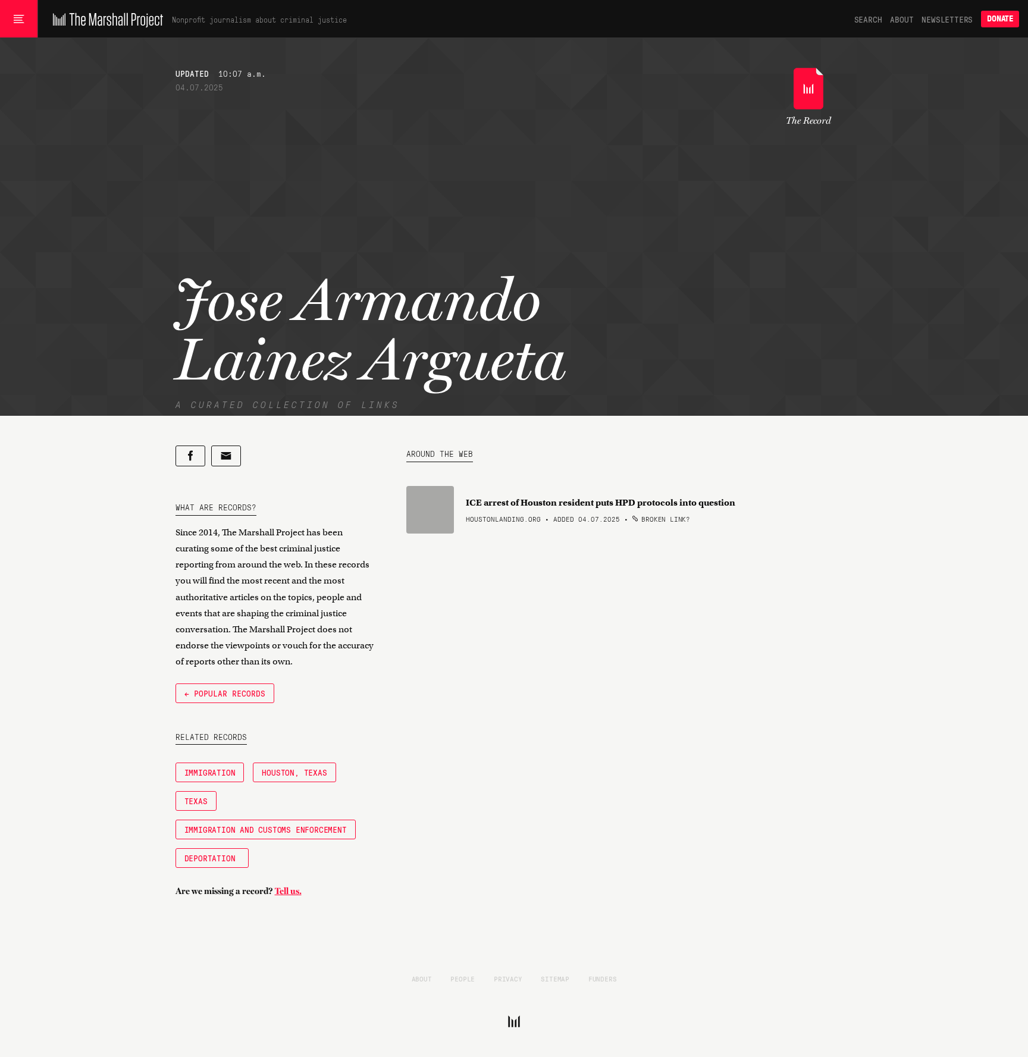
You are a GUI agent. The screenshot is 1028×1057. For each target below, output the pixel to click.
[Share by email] (226, 456)
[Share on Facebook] (190, 456)
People (462, 978)
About (901, 19)
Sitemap (555, 978)
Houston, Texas (294, 772)
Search (868, 19)
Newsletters (947, 19)
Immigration (210, 772)
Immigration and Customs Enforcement (265, 829)
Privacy (508, 978)
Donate (1000, 18)
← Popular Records (224, 693)
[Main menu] (18, 19)
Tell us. (288, 891)
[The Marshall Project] (105, 19)
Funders (602, 978)
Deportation (212, 857)
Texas (196, 800)
